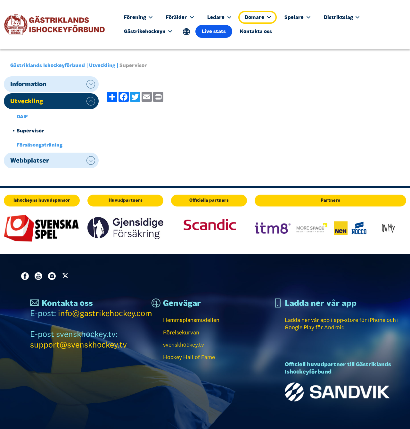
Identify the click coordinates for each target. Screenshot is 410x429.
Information (28, 84)
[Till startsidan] (57, 24)
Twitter (67, 276)
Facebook (26, 276)
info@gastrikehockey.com (105, 313)
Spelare (294, 17)
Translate (186, 32)
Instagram (53, 276)
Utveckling (102, 65)
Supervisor (30, 131)
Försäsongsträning (39, 145)
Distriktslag (339, 17)
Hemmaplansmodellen (191, 320)
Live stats (214, 31)
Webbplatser (29, 160)
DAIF (22, 117)
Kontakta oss (256, 31)
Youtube (40, 276)
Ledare (216, 17)
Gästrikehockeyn (145, 31)
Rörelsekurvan (181, 332)
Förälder (177, 17)
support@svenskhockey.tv (78, 345)
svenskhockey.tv (183, 344)
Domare (255, 17)
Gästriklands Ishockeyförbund (47, 65)
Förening (135, 17)
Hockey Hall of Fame (189, 357)
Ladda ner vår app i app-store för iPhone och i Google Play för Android (342, 323)
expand (90, 84)
